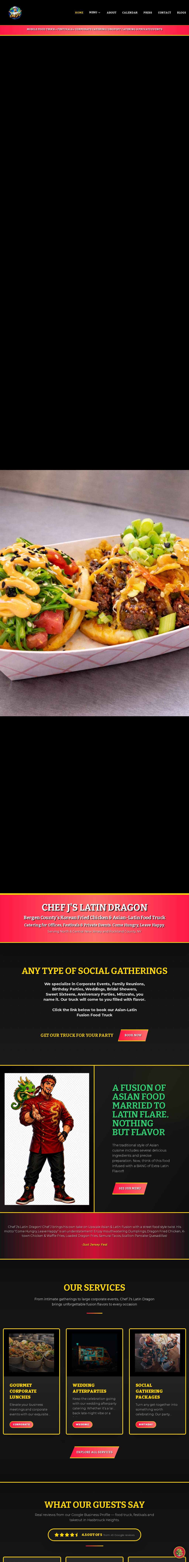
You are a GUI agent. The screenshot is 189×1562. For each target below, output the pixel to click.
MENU (93, 12)
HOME (79, 12)
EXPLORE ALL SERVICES (94, 1452)
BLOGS (181, 12)
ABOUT (111, 12)
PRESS (147, 12)
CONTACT (164, 12)
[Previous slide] (9, 464)
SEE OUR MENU (130, 1188)
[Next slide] (179, 464)
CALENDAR (130, 12)
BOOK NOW (133, 1035)
